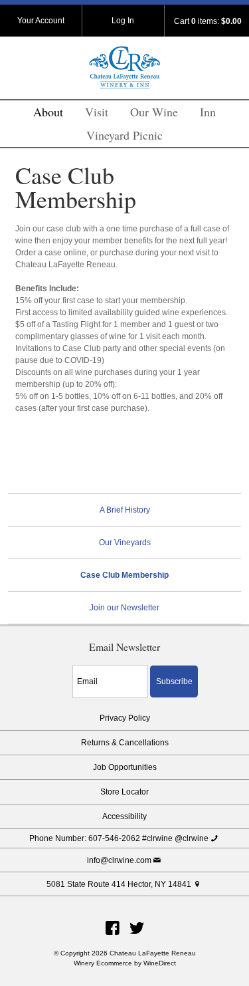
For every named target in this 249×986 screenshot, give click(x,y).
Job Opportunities (125, 767)
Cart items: (208, 21)
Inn (208, 112)
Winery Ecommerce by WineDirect (125, 963)
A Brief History (125, 510)
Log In (123, 20)
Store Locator (124, 792)
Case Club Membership (124, 575)
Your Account (40, 20)
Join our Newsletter (124, 607)
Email (60, 667)
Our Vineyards (125, 542)
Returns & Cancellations (125, 742)
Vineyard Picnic (124, 135)
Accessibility (124, 816)
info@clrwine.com (119, 860)
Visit (96, 112)
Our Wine (154, 112)
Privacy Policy (125, 718)
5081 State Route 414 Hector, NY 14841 (118, 884)
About (48, 112)
